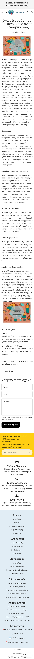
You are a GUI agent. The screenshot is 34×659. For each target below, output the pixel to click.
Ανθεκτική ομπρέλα (10, 237)
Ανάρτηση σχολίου (11, 425)
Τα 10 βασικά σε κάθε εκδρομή (17, 610)
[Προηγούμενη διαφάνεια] (2, 4)
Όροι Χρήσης (17, 563)
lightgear (19, 649)
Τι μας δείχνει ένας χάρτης (17, 613)
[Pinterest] (25, 657)
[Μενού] (2, 12)
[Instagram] (12, 657)
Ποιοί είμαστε (17, 519)
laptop (4, 295)
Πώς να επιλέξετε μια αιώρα (17, 594)
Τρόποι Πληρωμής (17, 546)
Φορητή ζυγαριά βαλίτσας (12, 346)
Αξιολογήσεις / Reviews (17, 526)
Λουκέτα (5, 333)
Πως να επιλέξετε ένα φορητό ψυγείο (17, 597)
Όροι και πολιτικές (17, 653)
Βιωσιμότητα (17, 533)
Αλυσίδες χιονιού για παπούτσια (15, 171)
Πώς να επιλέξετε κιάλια (17, 587)
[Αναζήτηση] (6, 12)
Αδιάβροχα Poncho (10, 208)
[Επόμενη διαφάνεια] (32, 4)
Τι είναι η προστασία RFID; (17, 606)
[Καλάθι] (32, 12)
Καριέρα (17, 523)
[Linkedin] (22, 657)
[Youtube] (15, 657)
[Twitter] (19, 657)
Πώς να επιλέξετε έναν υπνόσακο (17, 590)
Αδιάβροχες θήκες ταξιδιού (13, 267)
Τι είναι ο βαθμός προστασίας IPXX (17, 617)
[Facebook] (9, 657)
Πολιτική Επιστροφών (17, 566)
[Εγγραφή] (30, 452)
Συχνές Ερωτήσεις (17, 550)
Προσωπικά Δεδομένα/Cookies (17, 570)
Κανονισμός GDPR (17, 574)
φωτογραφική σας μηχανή (21, 295)
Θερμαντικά (6, 131)
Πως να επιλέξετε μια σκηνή (17, 583)
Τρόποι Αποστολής (17, 543)
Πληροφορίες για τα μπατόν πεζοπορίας (17, 620)
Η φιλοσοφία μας (17, 530)
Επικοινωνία (17, 553)
